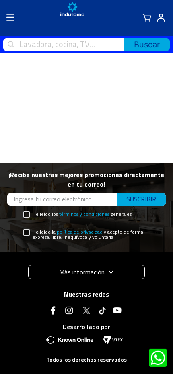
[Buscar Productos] (147, 44)
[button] (86, 272)
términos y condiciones (84, 214)
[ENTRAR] (160, 18)
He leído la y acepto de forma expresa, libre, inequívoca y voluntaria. (88, 234)
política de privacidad (80, 232)
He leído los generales (82, 214)
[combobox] (86, 44)
